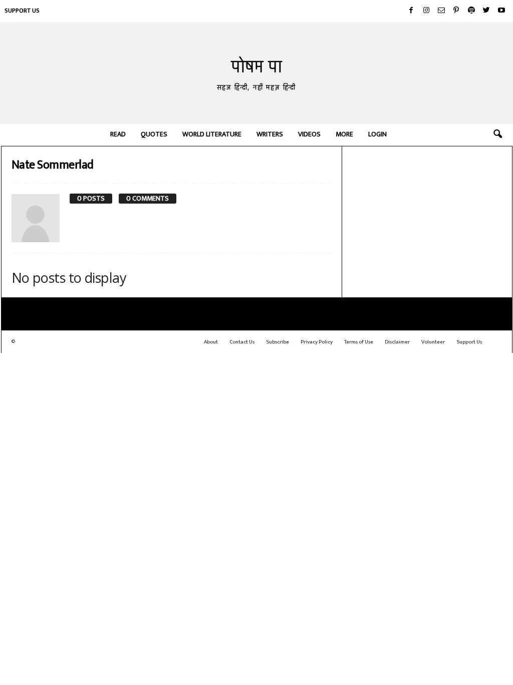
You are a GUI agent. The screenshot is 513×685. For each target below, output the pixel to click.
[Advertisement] (427, 213)
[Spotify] (471, 11)
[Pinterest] (456, 11)
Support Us (22, 10)
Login (377, 134)
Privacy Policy (317, 342)
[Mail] (441, 11)
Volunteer (433, 342)
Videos (309, 134)
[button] (497, 134)
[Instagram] (426, 11)
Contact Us (241, 342)
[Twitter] (486, 11)
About (211, 342)
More (344, 134)
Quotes (154, 134)
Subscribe (277, 342)
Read (118, 134)
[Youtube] (501, 11)
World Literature (211, 134)
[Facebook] (411, 11)
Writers (269, 134)
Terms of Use (358, 342)
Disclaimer (397, 342)
